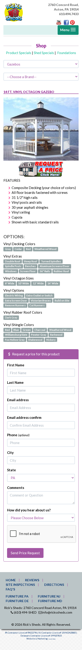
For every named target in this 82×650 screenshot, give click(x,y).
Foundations (66, 53)
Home (11, 580)
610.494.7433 (69, 14)
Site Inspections (20, 585)
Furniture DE (17, 601)
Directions (54, 585)
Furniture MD (50, 601)
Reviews (32, 580)
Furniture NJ (49, 596)
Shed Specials (44, 53)
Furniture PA (17, 596)
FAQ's (10, 589)
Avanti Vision (52, 639)
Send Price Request (25, 553)
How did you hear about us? (29, 510)
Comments (15, 487)
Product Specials (18, 53)
